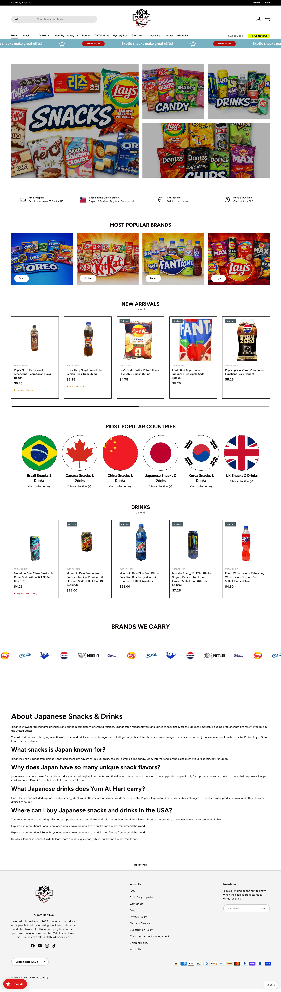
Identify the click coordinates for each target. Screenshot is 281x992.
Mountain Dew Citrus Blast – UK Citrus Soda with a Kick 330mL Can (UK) (34, 577)
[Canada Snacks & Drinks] (79, 452)
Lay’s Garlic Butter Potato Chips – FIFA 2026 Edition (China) (140, 371)
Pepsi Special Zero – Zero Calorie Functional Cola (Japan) (245, 371)
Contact (168, 35)
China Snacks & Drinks (120, 478)
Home (14, 35)
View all (140, 309)
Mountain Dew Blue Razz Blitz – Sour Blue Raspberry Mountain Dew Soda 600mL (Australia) (139, 577)
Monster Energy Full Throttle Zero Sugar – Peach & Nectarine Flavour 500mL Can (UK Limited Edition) (192, 579)
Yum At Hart (23, 977)
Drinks (43, 35)
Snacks (26, 35)
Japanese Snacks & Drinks (160, 478)
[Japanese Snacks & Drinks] (160, 452)
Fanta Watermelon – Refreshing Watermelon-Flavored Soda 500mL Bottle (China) (244, 577)
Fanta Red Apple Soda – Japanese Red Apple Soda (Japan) (188, 373)
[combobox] (54, 19)
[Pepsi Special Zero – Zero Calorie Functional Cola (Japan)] (246, 340)
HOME (257, 2)
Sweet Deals (236, 36)
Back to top (140, 864)
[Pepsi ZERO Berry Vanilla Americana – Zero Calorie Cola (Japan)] (35, 340)
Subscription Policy (141, 929)
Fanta (153, 278)
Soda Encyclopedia (141, 897)
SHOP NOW (55, 43)
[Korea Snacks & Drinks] (201, 452)
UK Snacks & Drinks (242, 475)
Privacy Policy (138, 916)
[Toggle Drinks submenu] (49, 36)
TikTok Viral (101, 35)
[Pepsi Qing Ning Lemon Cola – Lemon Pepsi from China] (88, 340)
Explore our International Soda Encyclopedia (38, 826)
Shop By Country (64, 35)
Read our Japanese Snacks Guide (31, 839)
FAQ (267, 2)
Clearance (154, 35)
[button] (267, 19)
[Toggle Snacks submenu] (33, 36)
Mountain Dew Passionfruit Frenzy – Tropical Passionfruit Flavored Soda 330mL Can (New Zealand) (87, 579)
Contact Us (136, 903)
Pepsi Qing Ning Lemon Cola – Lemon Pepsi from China (85, 371)
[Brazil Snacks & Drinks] (39, 452)
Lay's (218, 278)
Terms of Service (140, 923)
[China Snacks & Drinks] (120, 452)
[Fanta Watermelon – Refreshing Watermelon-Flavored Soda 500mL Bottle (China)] (246, 543)
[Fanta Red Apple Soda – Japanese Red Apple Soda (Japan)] (193, 340)
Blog (132, 910)
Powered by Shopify (39, 977)
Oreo (21, 278)
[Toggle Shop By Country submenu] (77, 36)
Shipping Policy (139, 942)
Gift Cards (138, 35)
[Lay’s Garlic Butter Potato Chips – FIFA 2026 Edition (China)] (140, 340)
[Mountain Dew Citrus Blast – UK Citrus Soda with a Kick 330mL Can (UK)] (35, 543)
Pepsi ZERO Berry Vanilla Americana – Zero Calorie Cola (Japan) (32, 373)
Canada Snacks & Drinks (80, 478)
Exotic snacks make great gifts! (109, 43)
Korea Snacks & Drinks (201, 478)
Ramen (86, 35)
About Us (182, 35)
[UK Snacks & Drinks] (241, 452)
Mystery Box (120, 35)
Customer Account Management (149, 936)
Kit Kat (88, 278)
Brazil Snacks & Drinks (39, 478)
